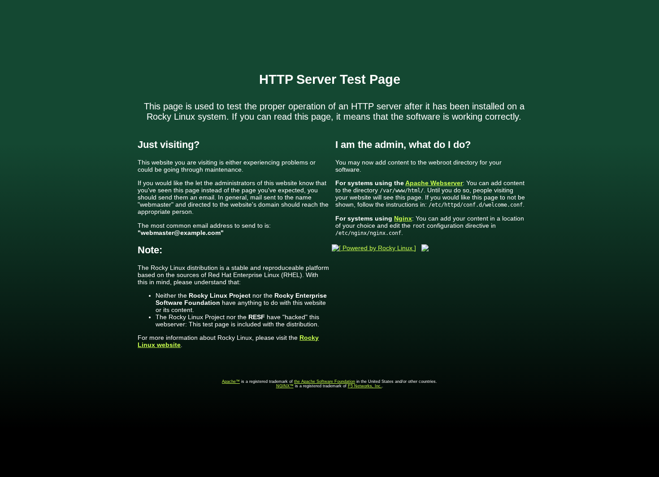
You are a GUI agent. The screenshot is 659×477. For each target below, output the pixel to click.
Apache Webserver (434, 182)
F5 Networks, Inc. (365, 386)
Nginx (403, 218)
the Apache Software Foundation (324, 381)
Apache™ (231, 381)
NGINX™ (285, 386)
